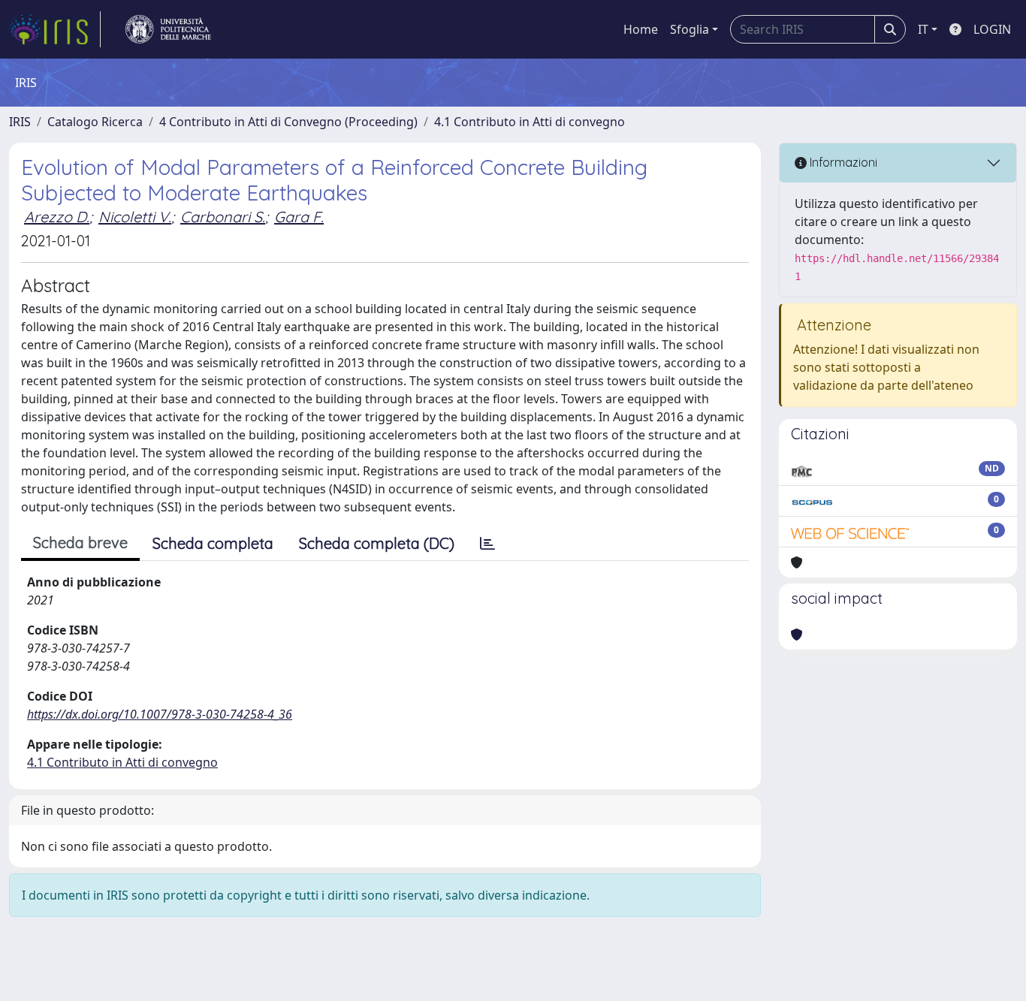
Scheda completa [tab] (212, 543)
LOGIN (992, 29)
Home (640, 29)
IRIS (20, 121)
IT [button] (923, 29)
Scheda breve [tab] (80, 542)
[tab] (487, 543)
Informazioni (842, 162)
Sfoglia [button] (689, 29)
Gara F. (299, 216)
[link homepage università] (168, 29)
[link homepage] (55, 29)
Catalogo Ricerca (95, 121)
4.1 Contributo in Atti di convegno (529, 121)
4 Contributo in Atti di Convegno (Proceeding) (288, 121)
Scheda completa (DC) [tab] (376, 543)
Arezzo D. (56, 216)
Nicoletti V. (134, 216)
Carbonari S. (222, 216)
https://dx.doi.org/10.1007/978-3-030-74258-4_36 (159, 714)
